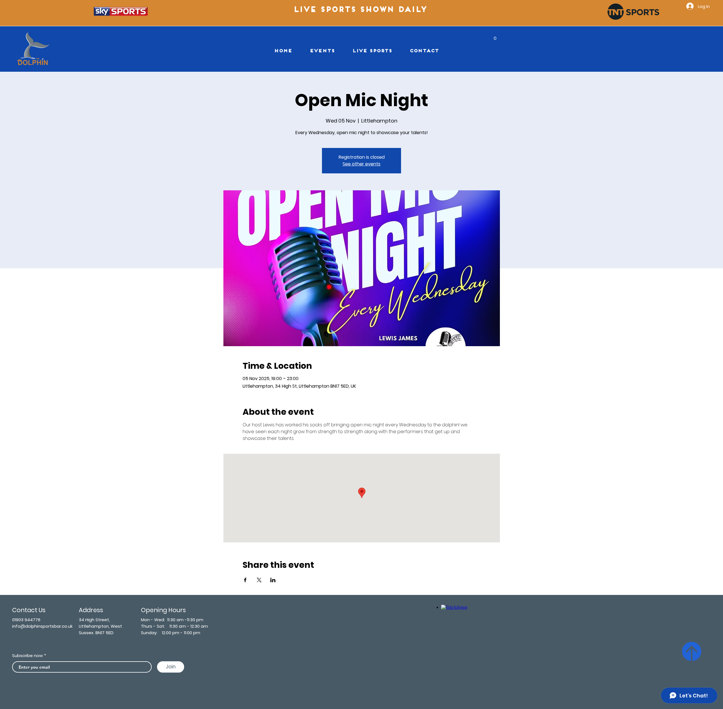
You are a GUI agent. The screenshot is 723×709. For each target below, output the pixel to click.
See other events (361, 164)
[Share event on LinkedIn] (273, 580)
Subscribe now (27, 655)
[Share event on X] (259, 580)
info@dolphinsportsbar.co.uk (42, 626)
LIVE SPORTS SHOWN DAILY (361, 9)
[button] (495, 36)
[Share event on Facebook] (245, 580)
